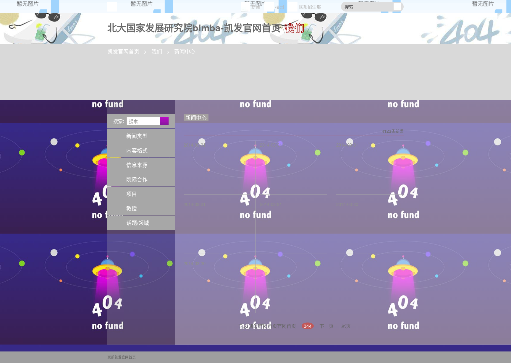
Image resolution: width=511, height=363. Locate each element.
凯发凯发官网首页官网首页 (267, 326)
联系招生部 (310, 7)
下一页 (326, 326)
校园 (279, 7)
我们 (156, 51)
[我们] (292, 26)
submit (397, 7)
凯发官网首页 (112, 7)
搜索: (118, 121)
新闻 (255, 7)
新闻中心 (184, 51)
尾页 (346, 326)
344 (308, 326)
